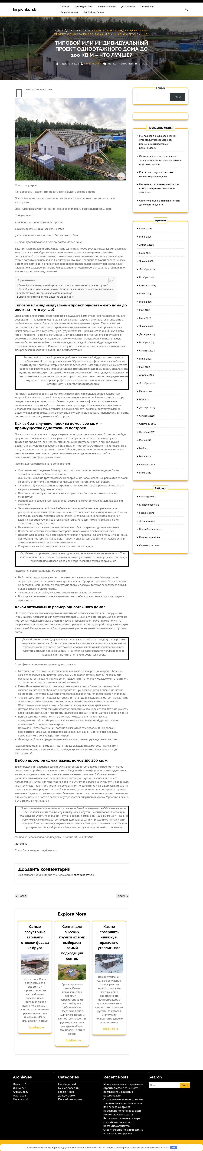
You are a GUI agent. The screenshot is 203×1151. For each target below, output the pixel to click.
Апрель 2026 (146, 244)
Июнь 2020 (145, 391)
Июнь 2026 (145, 236)
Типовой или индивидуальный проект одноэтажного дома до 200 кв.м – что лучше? (63, 285)
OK (173, 1147)
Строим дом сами (83, 6)
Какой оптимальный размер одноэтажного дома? (45, 293)
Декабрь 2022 (147, 383)
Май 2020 (144, 399)
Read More (35, 1027)
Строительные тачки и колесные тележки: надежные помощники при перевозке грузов (160, 160)
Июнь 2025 (145, 301)
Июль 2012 (145, 472)
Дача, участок (128, 6)
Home (59, 30)
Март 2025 (145, 318)
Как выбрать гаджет (93, 12)
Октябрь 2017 (146, 432)
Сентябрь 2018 (147, 423)
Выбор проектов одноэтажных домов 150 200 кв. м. (46, 296)
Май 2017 (144, 448)
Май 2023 (144, 367)
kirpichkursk (24, 9)
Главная (65, 6)
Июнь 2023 (145, 358)
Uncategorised (147, 496)
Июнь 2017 (145, 440)
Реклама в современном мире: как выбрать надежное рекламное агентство (159, 188)
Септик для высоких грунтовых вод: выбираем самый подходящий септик (72, 943)
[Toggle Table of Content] (109, 280)
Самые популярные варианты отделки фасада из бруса (35, 937)
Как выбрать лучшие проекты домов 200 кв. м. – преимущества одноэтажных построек (66, 289)
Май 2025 (144, 309)
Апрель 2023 (146, 375)
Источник (21, 843)
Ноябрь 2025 (146, 277)
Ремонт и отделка (107, 6)
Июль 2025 (145, 293)
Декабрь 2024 (147, 334)
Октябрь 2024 (147, 350)
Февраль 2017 (147, 464)
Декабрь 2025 (147, 269)
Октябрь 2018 (147, 415)
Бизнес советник (69, 12)
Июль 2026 (145, 228)
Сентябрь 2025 (147, 285)
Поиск (160, 87)
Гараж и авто (147, 6)
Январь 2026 (146, 261)
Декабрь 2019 (147, 407)
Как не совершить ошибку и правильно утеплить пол (109, 937)
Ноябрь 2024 (146, 342)
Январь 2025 (146, 326)
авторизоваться (84, 874)
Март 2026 (145, 253)
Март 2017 (145, 456)
